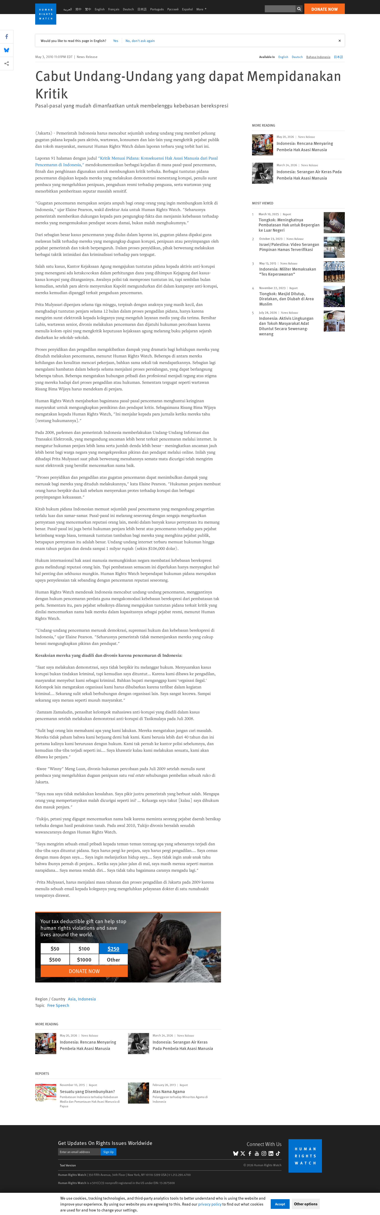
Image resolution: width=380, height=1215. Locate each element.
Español (187, 9)
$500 (55, 959)
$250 (113, 948)
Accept (280, 1203)
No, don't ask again (140, 40)
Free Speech (58, 1005)
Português (157, 9)
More (202, 9)
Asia (72, 999)
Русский (173, 9)
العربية (67, 9)
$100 (84, 948)
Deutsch (128, 9)
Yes (115, 40)
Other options (306, 1204)
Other (113, 959)
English (100, 9)
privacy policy (209, 1204)
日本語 (142, 9)
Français (113, 9)
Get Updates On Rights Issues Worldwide (105, 1142)
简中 (78, 9)
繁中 (88, 9)
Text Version (68, 1165)
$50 (55, 948)
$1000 (84, 959)
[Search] (299, 8)
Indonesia (87, 999)
